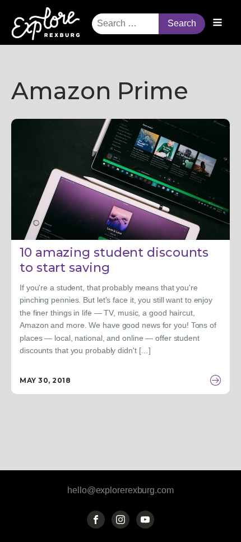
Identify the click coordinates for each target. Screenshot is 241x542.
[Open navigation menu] (217, 23)
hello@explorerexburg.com (120, 490)
